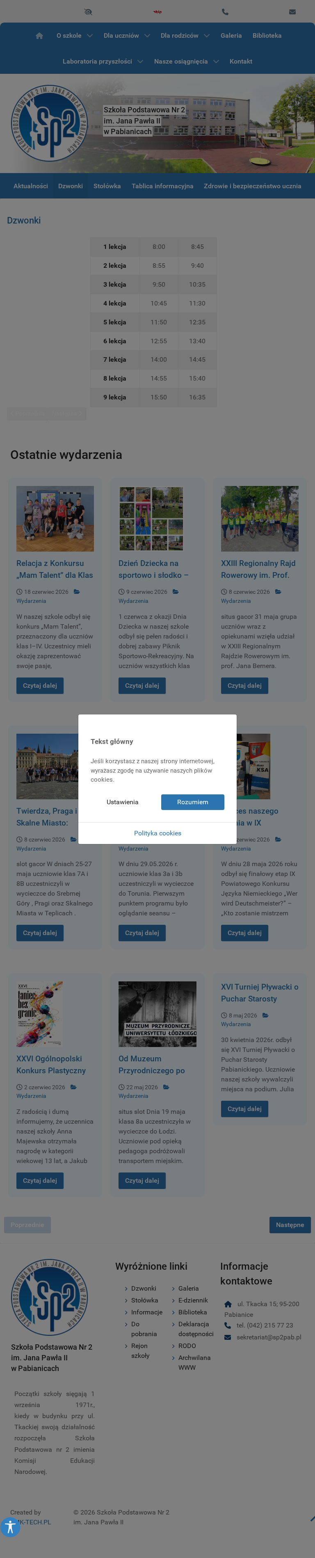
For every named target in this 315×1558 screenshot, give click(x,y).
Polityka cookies (157, 833)
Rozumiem (192, 802)
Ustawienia (123, 802)
